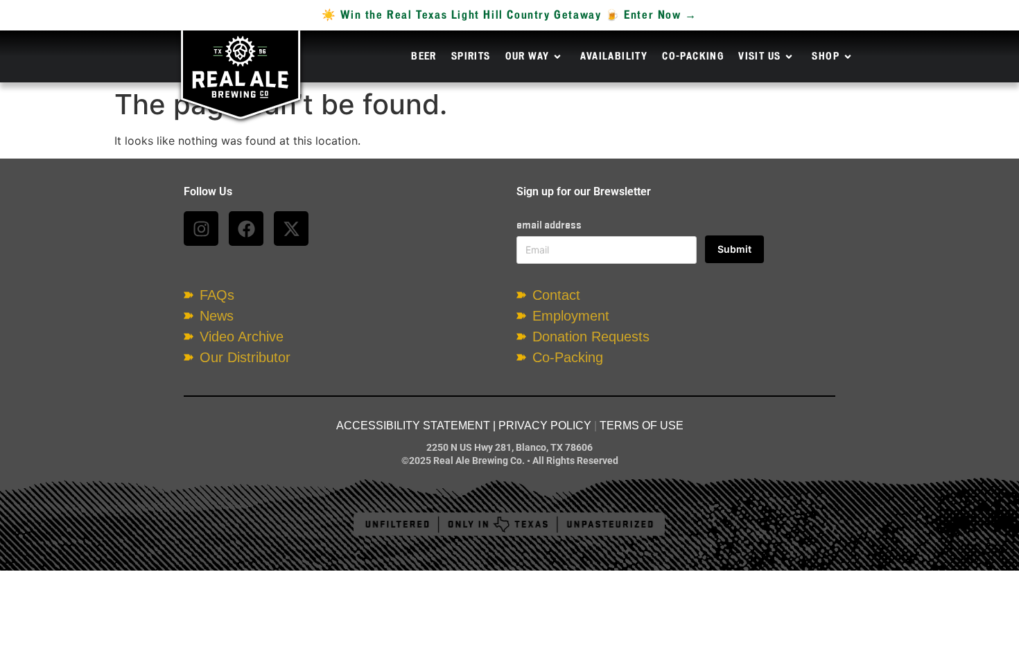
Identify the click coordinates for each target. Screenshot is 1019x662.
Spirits (471, 57)
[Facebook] (246, 228)
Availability (613, 57)
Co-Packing (693, 57)
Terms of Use (641, 425)
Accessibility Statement (413, 425)
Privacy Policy (544, 425)
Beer (424, 57)
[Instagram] (201, 228)
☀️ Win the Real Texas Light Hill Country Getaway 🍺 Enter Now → (509, 15)
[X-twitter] (291, 228)
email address (549, 225)
